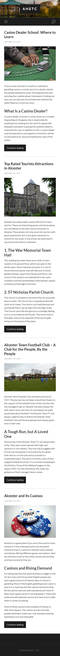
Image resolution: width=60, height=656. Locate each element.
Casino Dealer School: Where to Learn (30, 34)
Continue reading (15, 148)
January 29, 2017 (12, 42)
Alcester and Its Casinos (23, 496)
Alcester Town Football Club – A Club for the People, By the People (30, 349)
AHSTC (30, 9)
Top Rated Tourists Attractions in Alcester (28, 166)
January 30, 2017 (12, 173)
